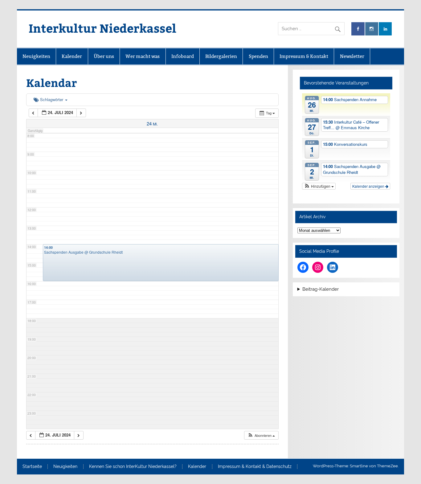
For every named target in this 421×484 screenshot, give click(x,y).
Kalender (72, 56)
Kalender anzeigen (368, 186)
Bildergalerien (221, 56)
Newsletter (352, 56)
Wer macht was (142, 56)
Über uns (104, 56)
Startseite (32, 467)
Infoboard (182, 56)
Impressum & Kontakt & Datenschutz (255, 467)
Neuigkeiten (36, 56)
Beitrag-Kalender (320, 289)
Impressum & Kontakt (304, 56)
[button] (261, 435)
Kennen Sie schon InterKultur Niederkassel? (133, 467)
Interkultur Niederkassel (102, 28)
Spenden (258, 56)
